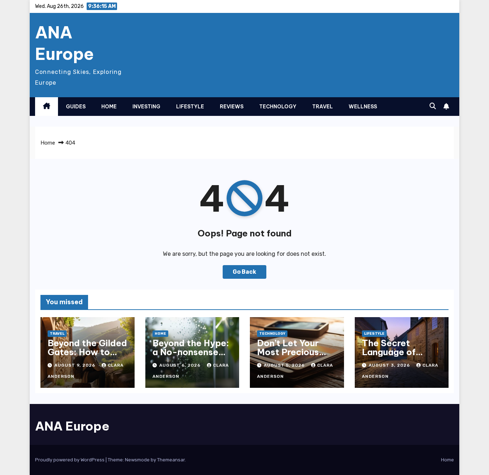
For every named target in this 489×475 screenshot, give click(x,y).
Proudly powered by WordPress (70, 459)
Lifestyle (190, 106)
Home (109, 106)
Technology (277, 106)
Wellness (363, 106)
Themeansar (171, 459)
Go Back (244, 271)
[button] (433, 106)
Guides (76, 106)
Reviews (231, 106)
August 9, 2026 (75, 365)
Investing (146, 106)
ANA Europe (64, 43)
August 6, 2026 (180, 365)
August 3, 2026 (390, 365)
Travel (322, 106)
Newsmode (137, 459)
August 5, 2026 (285, 365)
